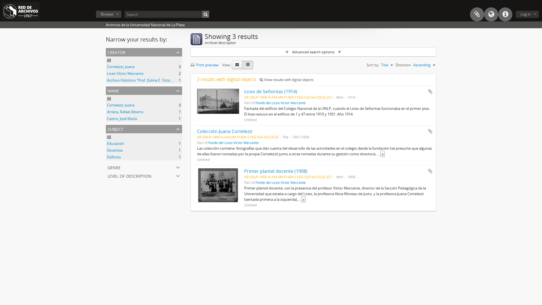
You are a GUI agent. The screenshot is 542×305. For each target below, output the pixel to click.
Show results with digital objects (288, 79)
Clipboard (477, 14)
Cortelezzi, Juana (120, 66)
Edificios (114, 157)
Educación (115, 143)
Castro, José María (122, 118)
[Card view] (237, 65)
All (109, 59)
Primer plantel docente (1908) (275, 171)
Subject (115, 128)
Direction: (403, 64)
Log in (526, 14)
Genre (114, 167)
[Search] (205, 14)
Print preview (206, 64)
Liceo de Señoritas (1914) (270, 91)
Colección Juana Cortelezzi (224, 131)
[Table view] (247, 65)
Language (491, 14)
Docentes (115, 150)
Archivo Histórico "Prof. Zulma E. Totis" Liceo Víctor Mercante (158, 80)
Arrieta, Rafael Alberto (125, 111)
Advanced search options (313, 52)
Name (113, 90)
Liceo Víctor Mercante (125, 73)
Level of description (130, 175)
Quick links (505, 14)
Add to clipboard (430, 91)
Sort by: (372, 64)
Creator (116, 52)
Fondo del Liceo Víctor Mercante (280, 103)
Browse (107, 14)
